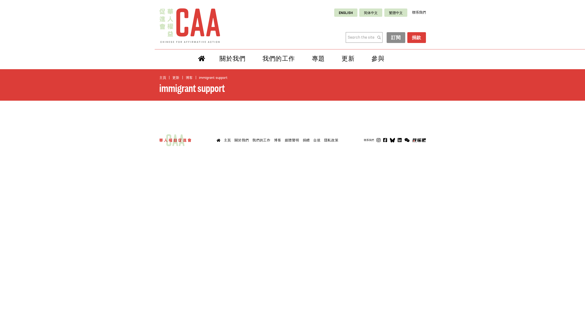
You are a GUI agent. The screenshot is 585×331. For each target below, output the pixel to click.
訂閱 (396, 38)
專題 (318, 58)
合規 (317, 140)
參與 (378, 58)
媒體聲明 (292, 140)
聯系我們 (419, 12)
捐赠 (306, 140)
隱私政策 (331, 140)
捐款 (416, 38)
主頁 (162, 78)
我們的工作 (279, 58)
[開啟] (407, 140)
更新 (348, 58)
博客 (189, 78)
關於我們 (232, 58)
